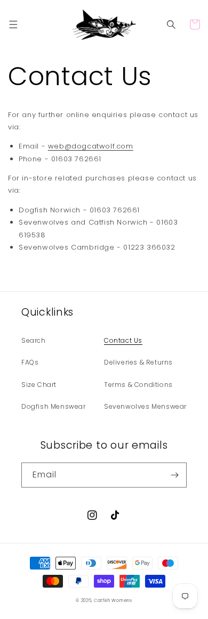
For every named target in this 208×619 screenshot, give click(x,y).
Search (33, 340)
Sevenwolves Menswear (145, 406)
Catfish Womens (113, 600)
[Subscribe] (174, 475)
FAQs (29, 362)
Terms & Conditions (138, 384)
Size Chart (39, 384)
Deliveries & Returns (138, 362)
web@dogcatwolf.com (90, 146)
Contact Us (123, 340)
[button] (13, 24)
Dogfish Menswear (53, 406)
